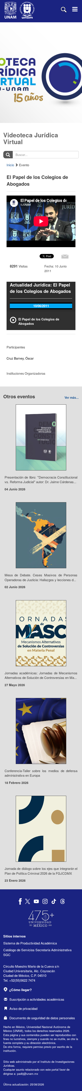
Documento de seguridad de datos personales (42, 1018)
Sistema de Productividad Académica (30, 943)
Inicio (10, 165)
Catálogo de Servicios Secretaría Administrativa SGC (37, 952)
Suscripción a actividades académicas (36, 999)
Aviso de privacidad (23, 1008)
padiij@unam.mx (27, 1074)
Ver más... (72, 397)
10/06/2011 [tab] (41, 305)
